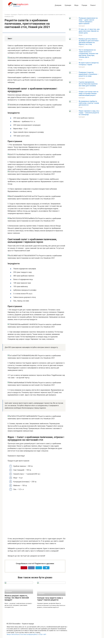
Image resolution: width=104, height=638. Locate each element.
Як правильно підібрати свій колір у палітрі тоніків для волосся (89, 103)
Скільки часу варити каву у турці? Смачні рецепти (50, 599)
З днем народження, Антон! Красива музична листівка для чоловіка (88, 84)
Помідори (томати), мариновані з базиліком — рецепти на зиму (89, 74)
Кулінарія (68, 5)
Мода (76, 5)
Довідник (58, 5)
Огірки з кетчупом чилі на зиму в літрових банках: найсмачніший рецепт (88, 93)
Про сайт (43, 634)
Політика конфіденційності (29, 634)
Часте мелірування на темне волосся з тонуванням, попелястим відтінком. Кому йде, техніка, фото (88, 53)
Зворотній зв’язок (13, 634)
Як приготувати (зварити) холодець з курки (89, 63)
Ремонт (93, 5)
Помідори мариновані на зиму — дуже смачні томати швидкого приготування (88, 20)
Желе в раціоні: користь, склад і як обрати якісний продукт (17, 597)
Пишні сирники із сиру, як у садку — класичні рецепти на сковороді (89, 112)
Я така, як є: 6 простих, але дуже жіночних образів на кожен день (89, 31)
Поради (84, 5)
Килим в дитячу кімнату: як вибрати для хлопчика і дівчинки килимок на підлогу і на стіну (89, 41)
